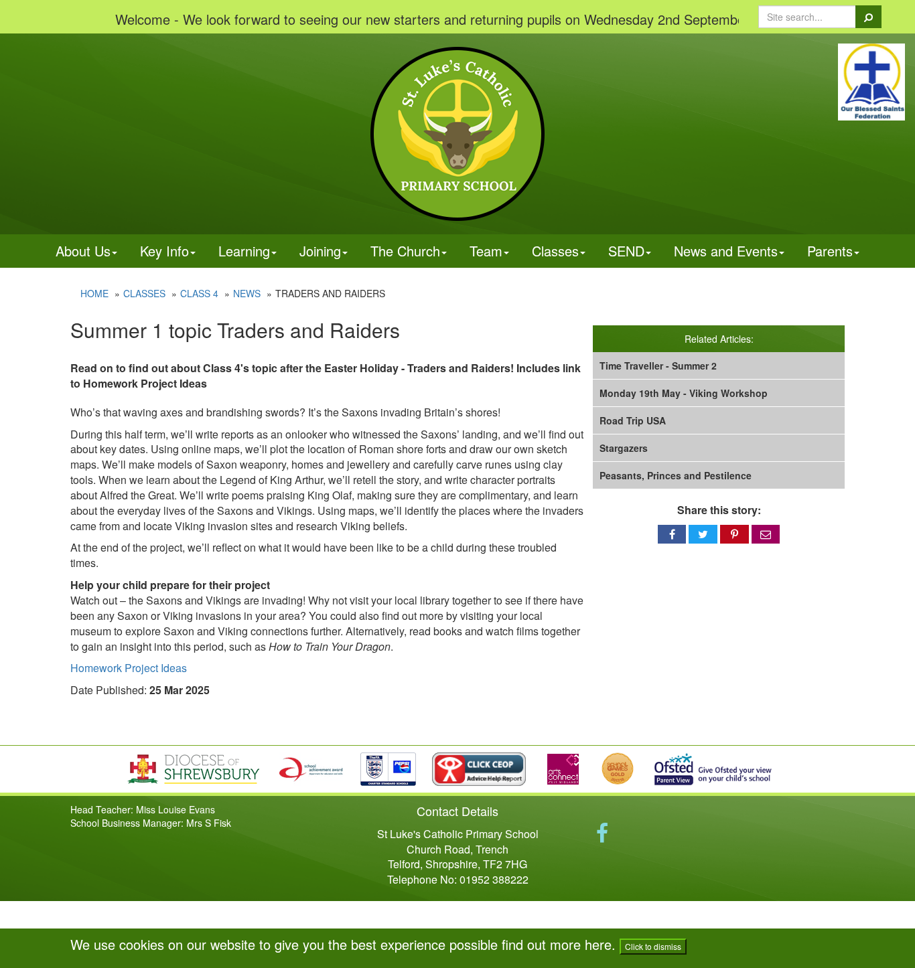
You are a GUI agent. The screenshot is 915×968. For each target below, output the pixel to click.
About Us (83, 250)
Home (94, 293)
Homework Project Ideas (128, 667)
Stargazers (624, 448)
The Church (405, 250)
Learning (244, 250)
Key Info (164, 250)
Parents (830, 250)
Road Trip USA (633, 420)
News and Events (726, 250)
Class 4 (199, 293)
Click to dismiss (653, 946)
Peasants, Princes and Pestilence (676, 475)
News (247, 293)
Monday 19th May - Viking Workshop (684, 393)
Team (486, 250)
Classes (555, 250)
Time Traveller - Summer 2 (658, 365)
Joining (320, 250)
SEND (626, 250)
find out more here (557, 944)
